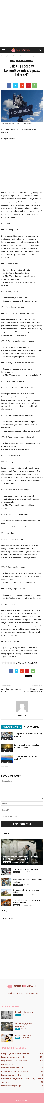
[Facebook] (22, 997)
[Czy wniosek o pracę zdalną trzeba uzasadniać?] (7, 748)
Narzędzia (7, 862)
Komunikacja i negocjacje (11, 1085)
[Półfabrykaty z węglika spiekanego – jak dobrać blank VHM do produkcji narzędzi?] (22, 852)
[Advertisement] (22, 23)
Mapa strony (22, 1096)
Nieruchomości (18, 884)
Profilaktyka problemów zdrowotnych (15, 1071)
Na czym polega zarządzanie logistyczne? (33, 690)
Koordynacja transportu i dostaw (13, 1057)
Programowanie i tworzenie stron (14, 1060)
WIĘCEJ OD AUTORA (31, 727)
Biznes (17, 1037)
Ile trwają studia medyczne (24, 1012)
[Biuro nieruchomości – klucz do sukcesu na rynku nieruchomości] (6, 882)
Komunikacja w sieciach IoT (11, 1075)
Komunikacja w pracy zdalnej (25, 60)
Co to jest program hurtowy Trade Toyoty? (26, 869)
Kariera (13, 60)
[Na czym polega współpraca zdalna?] (7, 759)
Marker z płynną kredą (23, 1035)
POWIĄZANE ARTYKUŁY (12, 727)
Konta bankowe (7, 1064)
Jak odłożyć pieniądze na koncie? (11, 690)
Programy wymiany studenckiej (13, 1068)
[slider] (8, 662)
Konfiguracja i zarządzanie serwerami (15, 1053)
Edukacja (18, 1015)
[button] (40, 50)
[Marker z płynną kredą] (7, 1038)
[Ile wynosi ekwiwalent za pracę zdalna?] (7, 736)
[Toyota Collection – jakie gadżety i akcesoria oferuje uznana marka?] (6, 902)
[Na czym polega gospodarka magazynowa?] (7, 1026)
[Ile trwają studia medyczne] (7, 1015)
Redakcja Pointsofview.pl (20, 862)
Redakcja (11, 80)
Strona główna (6, 56)
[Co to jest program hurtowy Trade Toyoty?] (6, 871)
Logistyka (16, 872)
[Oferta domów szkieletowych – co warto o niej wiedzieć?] (6, 892)
